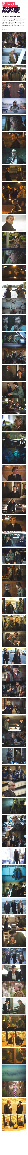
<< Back (4, 29)
